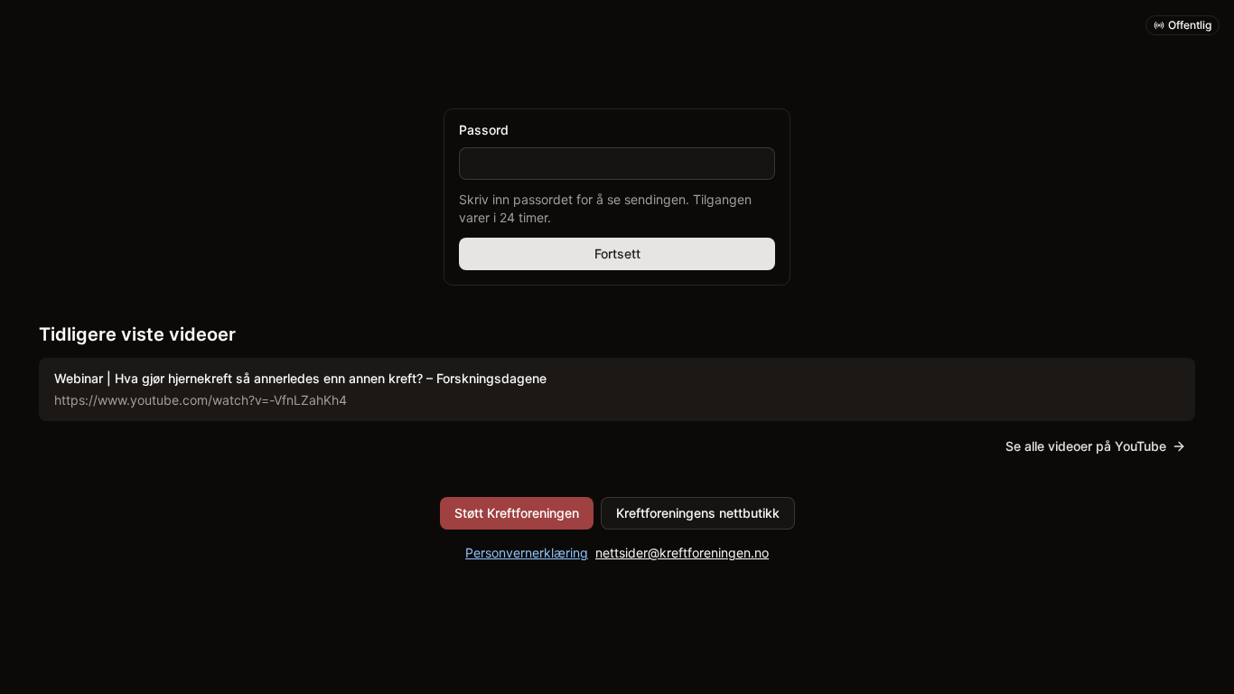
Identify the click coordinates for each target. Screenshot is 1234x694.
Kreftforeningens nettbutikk (698, 512)
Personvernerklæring (526, 552)
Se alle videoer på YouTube (1085, 446)
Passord (484, 130)
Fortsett (617, 253)
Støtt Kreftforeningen (516, 512)
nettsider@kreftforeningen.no (682, 552)
